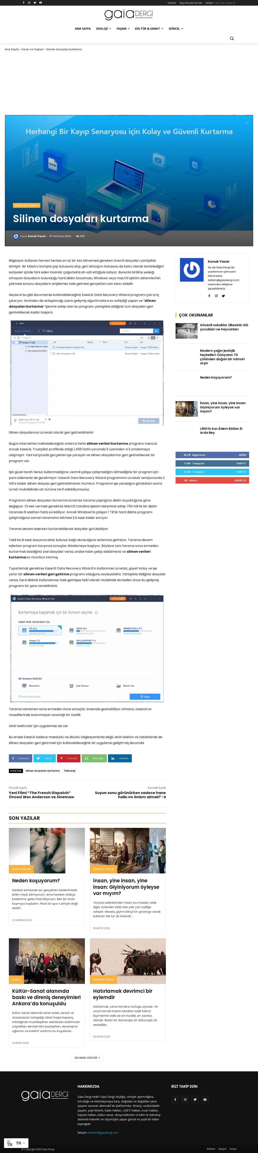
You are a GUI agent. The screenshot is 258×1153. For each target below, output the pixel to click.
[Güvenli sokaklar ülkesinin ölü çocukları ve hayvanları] (187, 331)
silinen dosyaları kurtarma (42, 770)
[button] (232, 38)
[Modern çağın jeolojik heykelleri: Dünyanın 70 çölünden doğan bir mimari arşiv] (187, 356)
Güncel (16, 979)
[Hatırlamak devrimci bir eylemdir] (128, 961)
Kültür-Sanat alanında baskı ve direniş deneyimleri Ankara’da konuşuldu (46, 997)
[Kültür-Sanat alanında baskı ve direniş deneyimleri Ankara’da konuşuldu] (47, 961)
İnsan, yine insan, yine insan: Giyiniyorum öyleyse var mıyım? (126, 886)
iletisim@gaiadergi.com (103, 1132)
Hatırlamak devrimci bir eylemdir (122, 994)
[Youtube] (40, 3)
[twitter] (223, 295)
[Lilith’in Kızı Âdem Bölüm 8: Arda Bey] (187, 434)
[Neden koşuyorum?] (47, 850)
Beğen (242, 454)
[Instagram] (29, 3)
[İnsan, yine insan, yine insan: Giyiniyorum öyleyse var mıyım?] (128, 850)
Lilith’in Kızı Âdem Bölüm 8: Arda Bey (221, 430)
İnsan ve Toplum (33, 49)
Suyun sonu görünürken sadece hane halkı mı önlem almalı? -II (130, 794)
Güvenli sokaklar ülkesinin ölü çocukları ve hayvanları (224, 327)
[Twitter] (35, 3)
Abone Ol (240, 480)
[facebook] (209, 295)
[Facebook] (23, 3)
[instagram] (216, 295)
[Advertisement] (129, 83)
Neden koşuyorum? (36, 880)
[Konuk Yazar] (16, 236)
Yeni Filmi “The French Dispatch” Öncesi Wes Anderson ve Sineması (41, 794)
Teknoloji (69, 770)
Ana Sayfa (12, 49)
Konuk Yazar (37, 236)
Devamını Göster (86, 1057)
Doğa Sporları (21, 869)
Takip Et (241, 463)
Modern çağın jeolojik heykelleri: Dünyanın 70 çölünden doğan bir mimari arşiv (222, 356)
